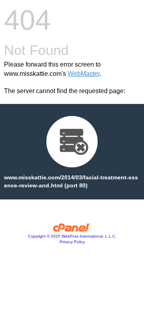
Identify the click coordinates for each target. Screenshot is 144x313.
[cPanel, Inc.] (72, 229)
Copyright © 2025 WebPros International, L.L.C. (72, 236)
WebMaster (84, 73)
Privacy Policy (72, 242)
